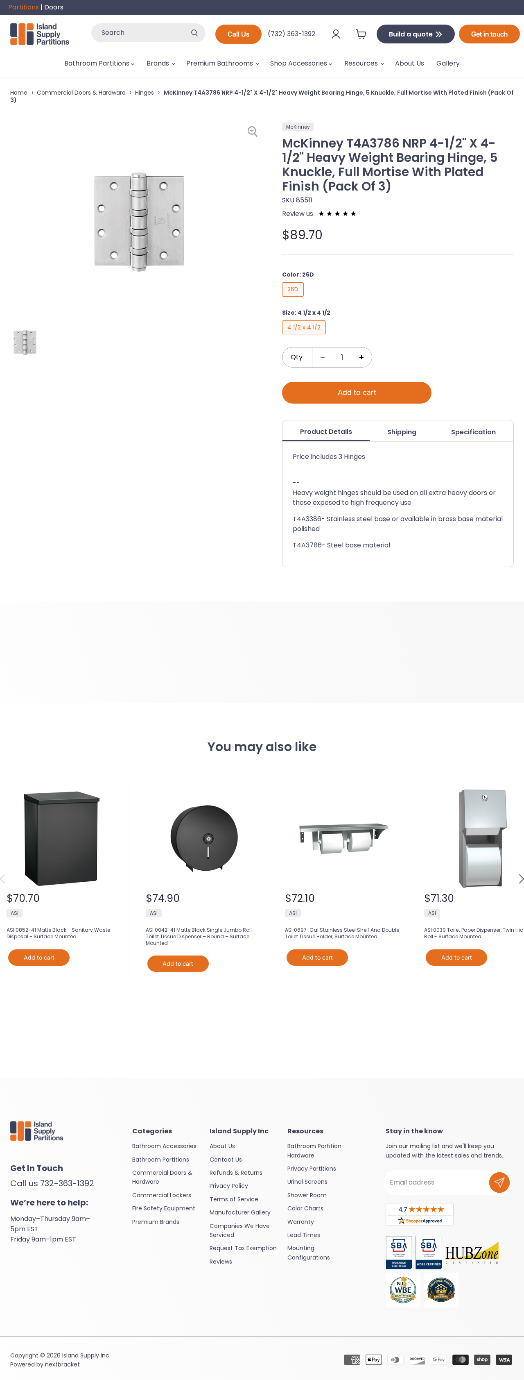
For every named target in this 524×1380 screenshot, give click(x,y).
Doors (53, 7)
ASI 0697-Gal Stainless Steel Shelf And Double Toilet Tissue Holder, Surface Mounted (342, 933)
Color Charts (305, 1208)
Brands (159, 63)
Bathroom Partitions (97, 63)
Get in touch (489, 34)
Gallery (448, 63)
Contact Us (226, 1159)
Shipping (401, 432)
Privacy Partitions (311, 1168)
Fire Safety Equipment (163, 1208)
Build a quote (411, 34)
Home (18, 93)
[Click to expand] (254, 132)
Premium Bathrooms (220, 63)
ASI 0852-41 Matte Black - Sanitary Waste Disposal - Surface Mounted (58, 933)
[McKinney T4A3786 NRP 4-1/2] (25, 342)
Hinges (144, 93)
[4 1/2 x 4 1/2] (305, 336)
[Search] (194, 32)
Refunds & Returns (236, 1173)
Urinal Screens (307, 1182)
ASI (14, 913)
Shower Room (307, 1195)
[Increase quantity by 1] (361, 357)
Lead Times (303, 1235)
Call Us (238, 34)
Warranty (300, 1222)
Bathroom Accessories (164, 1146)
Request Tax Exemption (243, 1248)
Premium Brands (155, 1222)
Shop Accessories (299, 63)
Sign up (499, 1182)
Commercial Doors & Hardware (81, 93)
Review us (298, 213)
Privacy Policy (229, 1186)
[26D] (294, 298)
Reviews (221, 1261)
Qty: (297, 357)
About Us (409, 63)
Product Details (326, 431)
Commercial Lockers (161, 1195)
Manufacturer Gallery (240, 1212)
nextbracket (62, 1364)
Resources (361, 63)
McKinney (298, 126)
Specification (473, 432)
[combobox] (137, 32)
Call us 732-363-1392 (52, 1183)
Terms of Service (234, 1199)
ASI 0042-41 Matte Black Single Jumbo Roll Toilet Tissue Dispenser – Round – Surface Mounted (199, 936)
